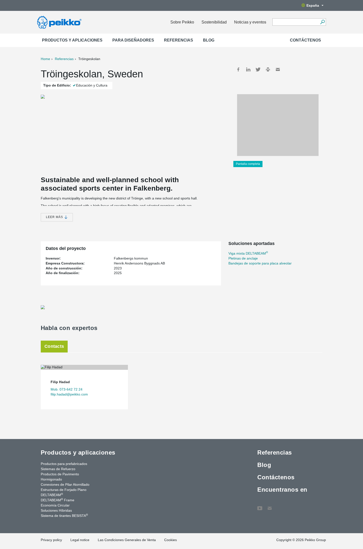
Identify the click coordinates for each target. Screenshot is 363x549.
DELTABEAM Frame (57, 500)
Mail (277, 69)
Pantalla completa (248, 164)
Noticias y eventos (250, 22)
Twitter (258, 69)
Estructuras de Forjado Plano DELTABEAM (63, 492)
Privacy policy (51, 540)
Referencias (178, 40)
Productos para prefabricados (64, 464)
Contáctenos (305, 40)
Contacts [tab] (54, 346)
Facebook (238, 69)
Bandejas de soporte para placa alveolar (260, 263)
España (312, 5)
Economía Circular (55, 505)
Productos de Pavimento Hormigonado (60, 476)
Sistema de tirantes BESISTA (64, 515)
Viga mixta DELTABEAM (248, 253)
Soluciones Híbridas (56, 510)
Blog (208, 40)
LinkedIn (248, 69)
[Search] (322, 22)
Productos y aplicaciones (72, 40)
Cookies (170, 540)
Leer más (55, 217)
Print (267, 69)
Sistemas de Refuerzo (58, 469)
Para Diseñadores (133, 40)
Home (45, 59)
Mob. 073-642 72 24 (66, 389)
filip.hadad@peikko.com (69, 394)
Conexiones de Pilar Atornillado (65, 484)
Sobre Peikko (182, 22)
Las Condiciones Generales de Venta (127, 540)
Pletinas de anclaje (243, 258)
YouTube (259, 505)
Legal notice (79, 540)
